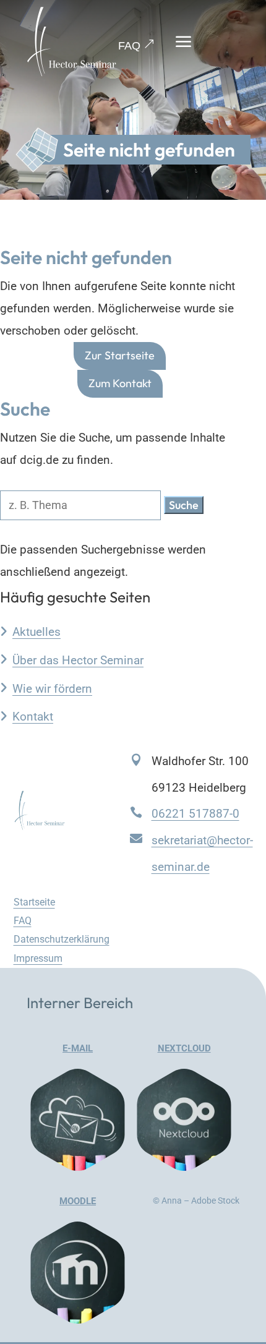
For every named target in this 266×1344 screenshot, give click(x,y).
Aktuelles (36, 632)
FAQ (129, 46)
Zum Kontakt (120, 383)
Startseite (34, 902)
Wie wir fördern (52, 689)
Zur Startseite (120, 356)
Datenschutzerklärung (61, 939)
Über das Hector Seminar (78, 660)
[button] (184, 505)
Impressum (38, 958)
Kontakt (32, 716)
